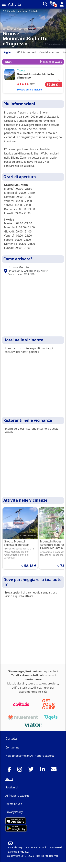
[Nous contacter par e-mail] (54, 770)
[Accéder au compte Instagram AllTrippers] (20, 770)
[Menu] (3, 4)
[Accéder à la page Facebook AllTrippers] (10, 770)
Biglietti (8, 52)
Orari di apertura (49, 52)
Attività (34, 11)
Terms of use (13, 804)
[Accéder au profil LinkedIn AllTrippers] (43, 770)
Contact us (12, 747)
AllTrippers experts (17, 795)
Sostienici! (11, 787)
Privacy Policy (14, 812)
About (9, 779)
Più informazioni (26, 52)
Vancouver (23, 11)
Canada (11, 11)
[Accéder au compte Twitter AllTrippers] (32, 770)
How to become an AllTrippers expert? (29, 756)
